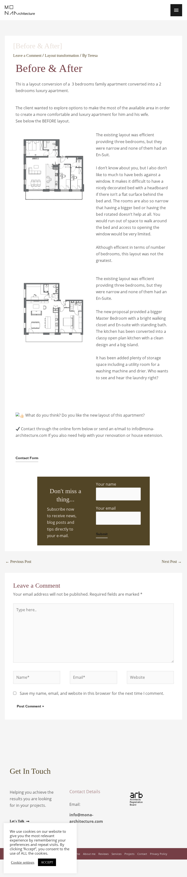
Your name (106, 484)
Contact (142, 854)
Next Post (172, 561)
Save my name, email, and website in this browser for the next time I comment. (92, 693)
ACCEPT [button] (47, 862)
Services (117, 854)
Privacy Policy (158, 854)
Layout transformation (62, 55)
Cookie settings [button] (22, 862)
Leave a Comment (27, 55)
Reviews (103, 854)
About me (89, 854)
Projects (129, 854)
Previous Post (18, 561)
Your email (106, 508)
